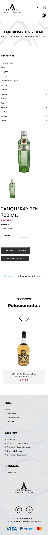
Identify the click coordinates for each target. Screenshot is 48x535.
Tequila (4, 107)
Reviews (8, 276)
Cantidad (6, 235)
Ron (2, 103)
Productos (11, 413)
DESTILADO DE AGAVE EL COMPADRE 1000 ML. (24, 375)
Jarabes (4, 89)
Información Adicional (29, 276)
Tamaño (5, 224)
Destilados (15, 36)
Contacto (11, 421)
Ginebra (4, 85)
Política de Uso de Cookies (18, 447)
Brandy (4, 76)
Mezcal (4, 98)
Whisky (4, 116)
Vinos (3, 120)
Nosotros (11, 439)
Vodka (4, 112)
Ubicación (11, 472)
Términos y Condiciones (17, 443)
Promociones (7, 63)
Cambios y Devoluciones (18, 455)
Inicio (3, 36)
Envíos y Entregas (14, 451)
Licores (4, 94)
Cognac (4, 71)
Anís (3, 67)
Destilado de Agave (9, 80)
